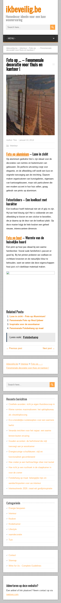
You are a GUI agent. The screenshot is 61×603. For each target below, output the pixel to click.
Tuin (11, 540)
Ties (15, 140)
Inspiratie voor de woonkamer (25, 324)
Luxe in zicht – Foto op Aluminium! (27, 316)
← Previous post (14, 348)
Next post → (49, 348)
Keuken (12, 518)
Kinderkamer (14, 524)
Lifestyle (13, 529)
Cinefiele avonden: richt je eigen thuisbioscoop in (32, 404)
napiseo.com (12, 594)
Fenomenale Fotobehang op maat (26, 328)
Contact (12, 555)
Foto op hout (14, 237)
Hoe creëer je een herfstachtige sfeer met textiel (31, 462)
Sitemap (12, 560)
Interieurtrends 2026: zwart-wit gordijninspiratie (30, 488)
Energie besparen (17, 508)
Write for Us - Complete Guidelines (25, 566)
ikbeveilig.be (23, 9)
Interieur (14, 145)
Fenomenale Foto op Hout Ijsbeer (26, 320)
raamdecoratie (15, 534)
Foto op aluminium (17, 153)
